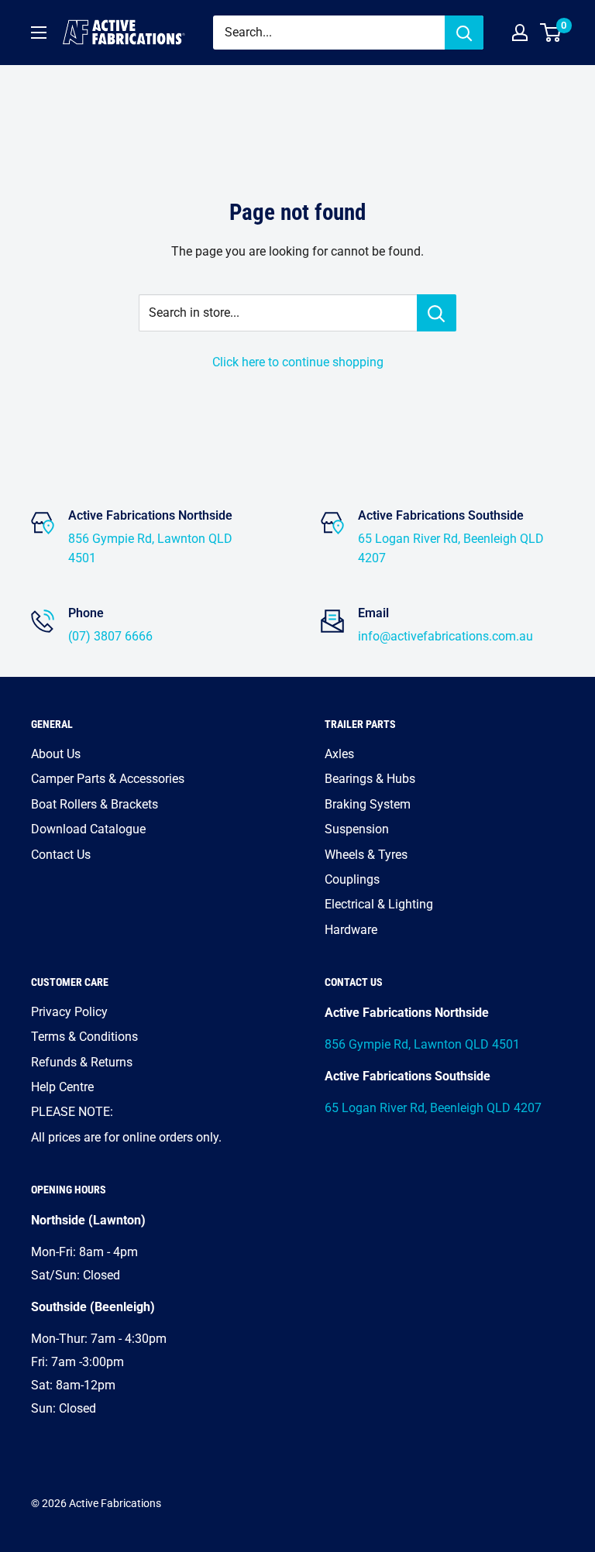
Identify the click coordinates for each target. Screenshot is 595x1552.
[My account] (520, 32)
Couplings (352, 879)
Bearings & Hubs (370, 778)
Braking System (368, 804)
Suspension (357, 829)
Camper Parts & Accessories (107, 778)
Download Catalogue (88, 829)
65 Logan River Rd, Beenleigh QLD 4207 (433, 1107)
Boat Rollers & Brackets (94, 804)
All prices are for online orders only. (126, 1137)
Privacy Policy (69, 1011)
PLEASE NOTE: (72, 1111)
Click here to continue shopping (297, 362)
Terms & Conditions (84, 1036)
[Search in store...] (436, 312)
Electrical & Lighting (379, 904)
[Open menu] (38, 32)
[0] (551, 32)
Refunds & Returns (81, 1062)
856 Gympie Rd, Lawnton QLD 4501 (422, 1044)
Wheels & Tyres (366, 854)
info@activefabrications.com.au (445, 636)
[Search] (464, 32)
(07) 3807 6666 (110, 636)
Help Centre (62, 1087)
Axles (339, 754)
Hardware (351, 929)
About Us (56, 754)
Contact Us (61, 854)
